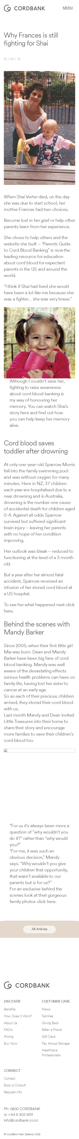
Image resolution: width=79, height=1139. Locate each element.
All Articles (39, 929)
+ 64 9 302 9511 (20, 1115)
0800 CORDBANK (25, 1109)
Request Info (13, 1092)
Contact (9, 1079)
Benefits (10, 1009)
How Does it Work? (18, 1016)
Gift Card (48, 1037)
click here (46, 902)
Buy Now (10, 1044)
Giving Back (50, 1023)
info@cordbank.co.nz (21, 1121)
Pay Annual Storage (56, 1044)
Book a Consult (15, 1085)
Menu (68, 8)
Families (47, 1016)
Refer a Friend (52, 1030)
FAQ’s (8, 1030)
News (46, 1009)
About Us (10, 1023)
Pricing (8, 1037)
